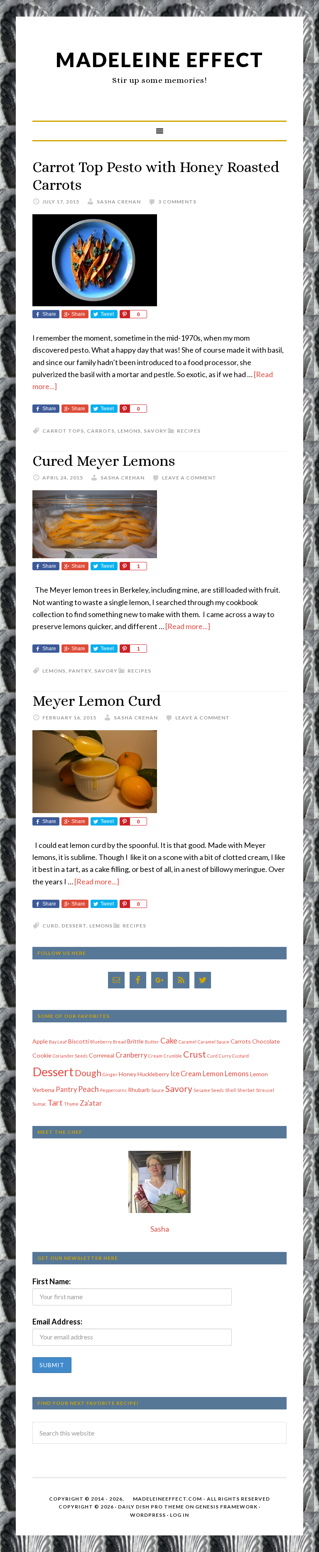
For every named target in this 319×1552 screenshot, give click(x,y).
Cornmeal (101, 1055)
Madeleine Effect (160, 59)
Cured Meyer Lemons (103, 460)
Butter (152, 1041)
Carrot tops (63, 431)
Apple (40, 1041)
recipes (189, 431)
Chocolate (266, 1041)
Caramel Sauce (213, 1041)
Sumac (39, 1103)
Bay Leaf (58, 1041)
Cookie (42, 1055)
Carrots (101, 431)
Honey (127, 1073)
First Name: (51, 1281)
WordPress (148, 1515)
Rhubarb (139, 1089)
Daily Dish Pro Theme (151, 1507)
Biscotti (78, 1041)
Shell (230, 1090)
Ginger (110, 1074)
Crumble (173, 1055)
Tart (55, 1102)
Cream (155, 1055)
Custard (240, 1055)
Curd (50, 925)
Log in (179, 1515)
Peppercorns (113, 1090)
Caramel (187, 1041)
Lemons (129, 431)
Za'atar (91, 1103)
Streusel (265, 1090)
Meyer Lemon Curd (96, 700)
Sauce (157, 1090)
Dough (88, 1073)
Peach (88, 1089)
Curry (225, 1055)
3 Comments (177, 202)
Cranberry (131, 1055)
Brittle (135, 1041)
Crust (194, 1054)
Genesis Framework (226, 1507)
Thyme (71, 1103)
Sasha (159, 1228)
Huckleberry (153, 1073)
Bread (119, 1041)
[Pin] (125, 314)
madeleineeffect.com (167, 1499)
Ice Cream (185, 1074)
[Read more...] (187, 626)
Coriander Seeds (70, 1055)
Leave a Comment (189, 478)
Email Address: (57, 1321)
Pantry (80, 671)
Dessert (73, 925)
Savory (155, 431)
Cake (168, 1040)
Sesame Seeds (209, 1090)
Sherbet (246, 1090)
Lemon (213, 1074)
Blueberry (101, 1041)
